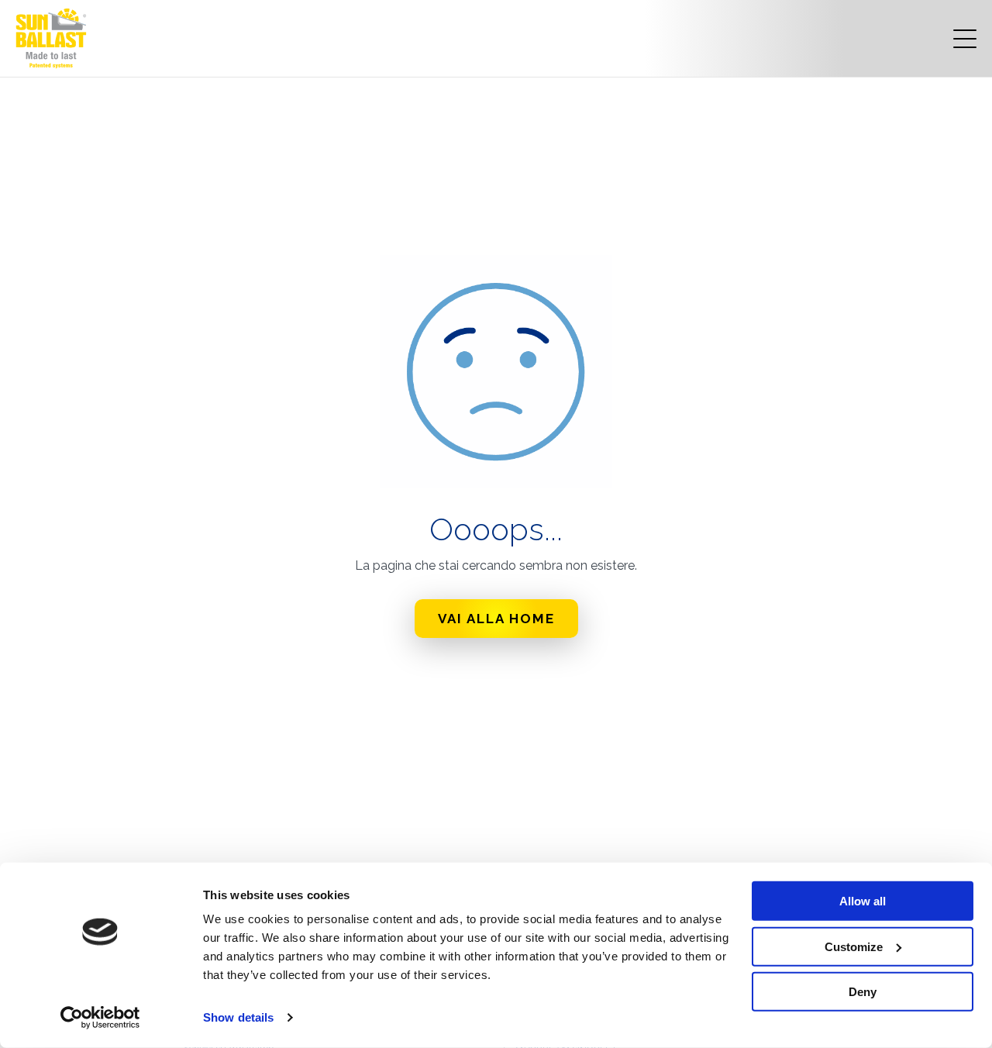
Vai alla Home (496, 618)
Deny (863, 991)
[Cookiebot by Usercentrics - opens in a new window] (100, 1017)
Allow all (862, 901)
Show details (238, 1017)
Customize (854, 946)
